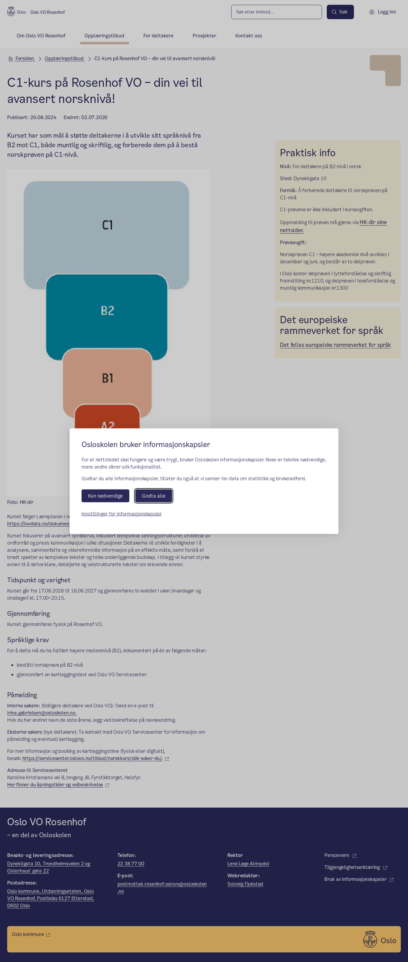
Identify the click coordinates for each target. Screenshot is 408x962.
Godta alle (153, 495)
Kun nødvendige (105, 495)
